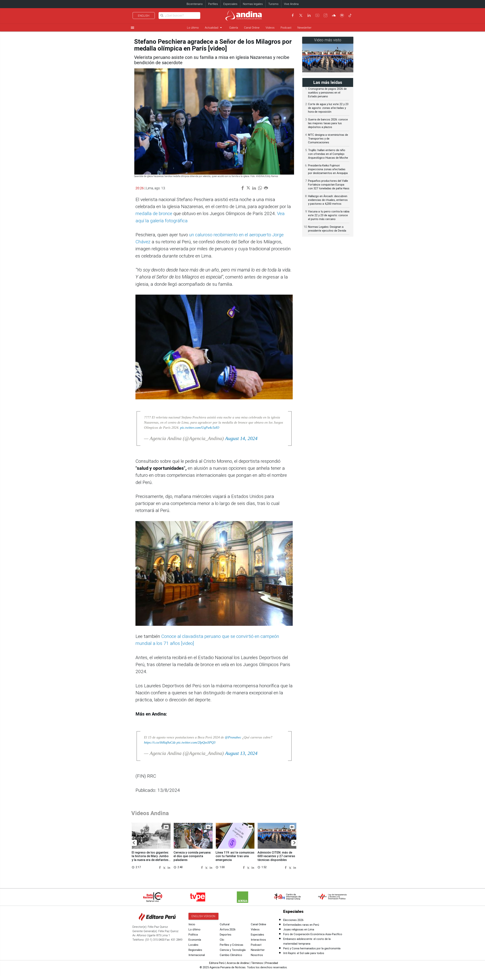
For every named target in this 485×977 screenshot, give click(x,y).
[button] (133, 843)
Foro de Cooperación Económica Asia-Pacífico (312, 934)
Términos (257, 963)
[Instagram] (325, 15)
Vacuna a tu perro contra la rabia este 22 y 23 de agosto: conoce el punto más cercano (328, 215)
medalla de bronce (153, 213)
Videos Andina (150, 813)
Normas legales (253, 4)
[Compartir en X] (165, 867)
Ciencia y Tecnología (233, 950)
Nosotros (257, 955)
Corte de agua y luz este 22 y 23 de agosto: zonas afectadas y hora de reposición (328, 107)
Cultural (224, 924)
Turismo (273, 4)
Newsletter (304, 27)
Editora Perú (217, 963)
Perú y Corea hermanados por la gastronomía (311, 948)
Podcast (286, 27)
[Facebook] (292, 15)
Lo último (193, 27)
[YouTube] (317, 15)
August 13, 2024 (241, 753)
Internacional (197, 955)
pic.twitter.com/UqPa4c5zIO (199, 427)
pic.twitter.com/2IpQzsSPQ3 (196, 742)
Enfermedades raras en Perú (301, 924)
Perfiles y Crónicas (231, 945)
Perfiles (213, 4)
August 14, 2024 (241, 438)
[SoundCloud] (334, 15)
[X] (301, 15)
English (143, 15)
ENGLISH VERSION (203, 916)
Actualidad (214, 27)
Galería (233, 27)
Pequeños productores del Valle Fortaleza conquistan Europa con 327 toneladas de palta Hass (328, 184)
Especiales (230, 4)
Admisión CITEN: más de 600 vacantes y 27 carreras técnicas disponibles (276, 856)
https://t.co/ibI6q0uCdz (160, 742)
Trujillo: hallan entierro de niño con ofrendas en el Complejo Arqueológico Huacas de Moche (328, 153)
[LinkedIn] (309, 15)
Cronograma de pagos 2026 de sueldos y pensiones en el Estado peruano (327, 92)
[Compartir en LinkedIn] (169, 867)
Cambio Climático (231, 955)
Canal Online (252, 27)
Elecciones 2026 (293, 920)
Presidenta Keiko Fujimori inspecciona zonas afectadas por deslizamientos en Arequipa (328, 169)
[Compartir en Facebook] (160, 867)
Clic (222, 939)
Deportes (225, 934)
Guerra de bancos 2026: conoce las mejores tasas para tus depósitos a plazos (328, 123)
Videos (270, 27)
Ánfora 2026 (227, 929)
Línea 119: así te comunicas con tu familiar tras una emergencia (235, 856)
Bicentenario (195, 4)
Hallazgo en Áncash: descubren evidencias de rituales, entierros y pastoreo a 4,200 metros (328, 199)
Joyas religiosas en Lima (298, 929)
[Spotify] (342, 15)
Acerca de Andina (238, 963)
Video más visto (327, 40)
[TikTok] (350, 15)
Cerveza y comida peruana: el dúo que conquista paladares (192, 856)
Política (193, 934)
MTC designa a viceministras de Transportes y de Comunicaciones (328, 138)
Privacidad (271, 963)
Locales (193, 945)
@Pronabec (233, 737)
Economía (195, 939)
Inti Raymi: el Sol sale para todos (303, 953)
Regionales (195, 950)
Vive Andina (291, 4)
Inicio (192, 924)
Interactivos (258, 939)
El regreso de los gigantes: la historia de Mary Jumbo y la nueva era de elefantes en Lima (150, 858)
